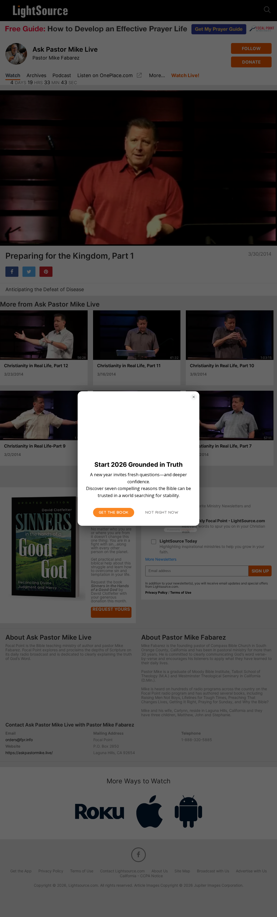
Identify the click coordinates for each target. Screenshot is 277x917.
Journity (187, 529)
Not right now (162, 512)
